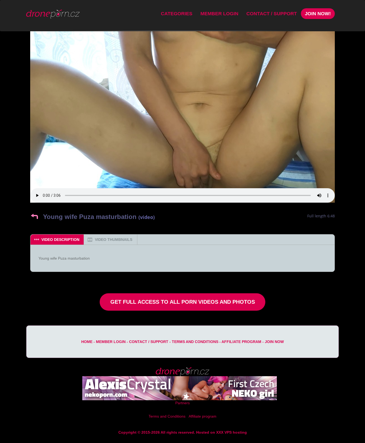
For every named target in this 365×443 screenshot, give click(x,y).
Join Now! (318, 13)
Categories (176, 13)
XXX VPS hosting (231, 432)
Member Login (219, 13)
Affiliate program (241, 342)
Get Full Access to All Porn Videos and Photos (182, 302)
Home (86, 342)
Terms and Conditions (195, 342)
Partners (182, 403)
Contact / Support (271, 13)
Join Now (274, 342)
